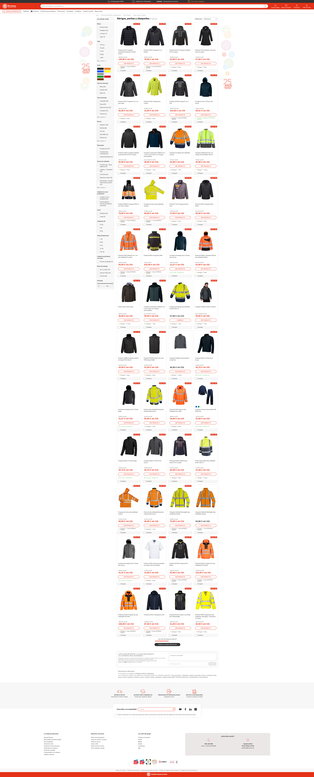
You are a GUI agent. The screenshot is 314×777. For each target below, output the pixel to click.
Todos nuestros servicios (97, 748)
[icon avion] (174, 712)
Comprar (180, 320)
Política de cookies (121, 772)
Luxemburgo (141, 748)
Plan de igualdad (48, 744)
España (140, 746)
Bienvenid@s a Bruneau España (52, 742)
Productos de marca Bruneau (52, 748)
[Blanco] (107, 74)
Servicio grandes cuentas (98, 750)
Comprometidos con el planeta (52, 754)
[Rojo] (107, 77)
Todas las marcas (95, 744)
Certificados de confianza (50, 750)
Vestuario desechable (168, 679)
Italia (139, 750)
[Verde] (100, 77)
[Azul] (100, 71)
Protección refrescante (181, 679)
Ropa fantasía (203, 679)
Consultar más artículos (167, 644)
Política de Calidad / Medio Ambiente (169, 772)
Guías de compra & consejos (99, 742)
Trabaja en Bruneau (49, 757)
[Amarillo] (107, 71)
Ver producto (129, 63)
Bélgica (140, 744)
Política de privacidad (133, 772)
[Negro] (100, 69)
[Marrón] (100, 79)
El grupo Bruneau (48, 740)
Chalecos (147, 679)
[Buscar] (265, 6)
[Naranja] (107, 69)
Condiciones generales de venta (149, 772)
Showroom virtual (48, 746)
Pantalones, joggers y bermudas (191, 677)
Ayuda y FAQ (94, 746)
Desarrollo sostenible (49, 752)
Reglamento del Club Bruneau (189, 772)
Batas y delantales (156, 679)
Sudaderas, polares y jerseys (135, 679)
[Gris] (100, 74)
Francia (140, 742)
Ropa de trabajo (176, 677)
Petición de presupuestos (97, 740)
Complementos (193, 679)
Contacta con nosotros (144, 740)
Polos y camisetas (207, 677)
